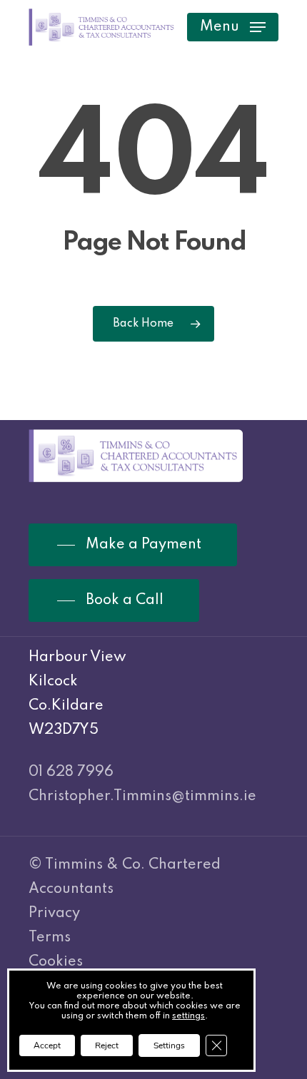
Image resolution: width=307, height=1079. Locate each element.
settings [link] (188, 1016)
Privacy (54, 913)
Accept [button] (47, 1045)
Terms (50, 938)
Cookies (56, 962)
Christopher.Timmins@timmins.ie (142, 796)
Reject (107, 1045)
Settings (169, 1045)
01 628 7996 (71, 772)
